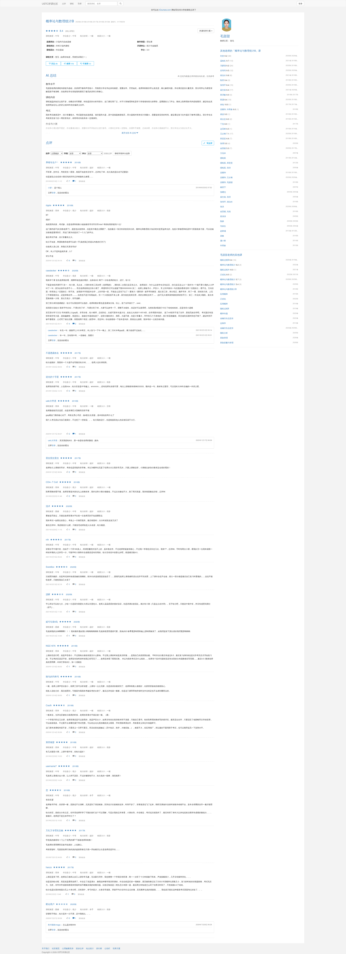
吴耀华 (223, 172)
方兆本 (223, 153)
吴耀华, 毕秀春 (226, 109)
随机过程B (224, 260)
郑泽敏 (223, 94)
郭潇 (222, 99)
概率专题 (224, 313)
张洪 (222, 206)
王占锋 (223, 133)
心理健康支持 (67, 948)
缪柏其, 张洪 (225, 167)
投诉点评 (80, 948)
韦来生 (223, 226)
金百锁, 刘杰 (225, 211)
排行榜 (99, 948)
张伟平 (223, 85)
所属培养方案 (205, 30)
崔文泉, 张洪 (225, 196)
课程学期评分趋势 (122, 153)
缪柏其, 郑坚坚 (226, 162)
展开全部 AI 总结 (129, 132)
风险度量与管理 (226, 342)
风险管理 (224, 337)
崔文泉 (223, 89)
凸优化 (223, 274)
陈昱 (222, 80)
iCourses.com (165, 9)
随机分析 (224, 332)
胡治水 (223, 75)
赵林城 (223, 230)
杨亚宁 (223, 187)
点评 (64, 3)
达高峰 (223, 128)
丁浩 (222, 124)
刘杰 (222, 55)
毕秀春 (223, 245)
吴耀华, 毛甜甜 (226, 182)
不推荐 (86, 63)
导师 (79, 3)
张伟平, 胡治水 (226, 201)
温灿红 (223, 60)
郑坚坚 (223, 138)
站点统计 (90, 948)
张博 (222, 143)
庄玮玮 (223, 70)
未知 (222, 104)
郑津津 (223, 216)
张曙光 (223, 192)
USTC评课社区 (50, 3)
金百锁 (223, 148)
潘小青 (223, 240)
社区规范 (55, 948)
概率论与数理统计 (227, 264)
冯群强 (223, 65)
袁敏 (222, 235)
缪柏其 (223, 158)
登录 (300, 3)
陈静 (222, 221)
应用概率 (224, 294)
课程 (72, 3)
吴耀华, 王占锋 (226, 177)
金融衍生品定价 (226, 318)
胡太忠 (223, 119)
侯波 (222, 114)
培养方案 (116, 948)
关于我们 (45, 948)
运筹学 (223, 323)
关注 (54, 63)
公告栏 (107, 948)
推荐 (70, 63)
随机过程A (224, 269)
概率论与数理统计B (228, 289)
